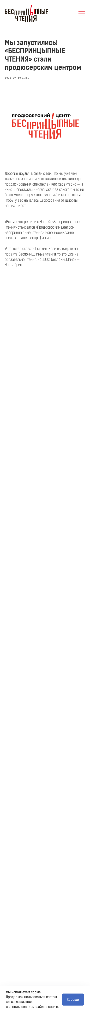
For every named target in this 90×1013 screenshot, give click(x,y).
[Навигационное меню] (81, 13)
